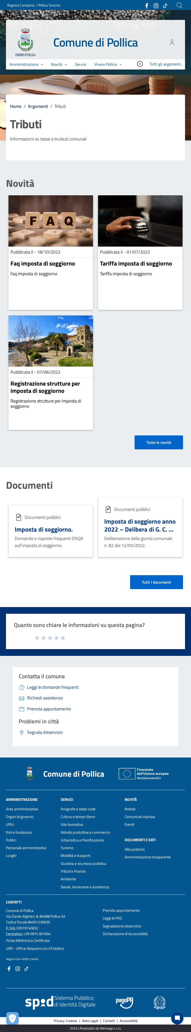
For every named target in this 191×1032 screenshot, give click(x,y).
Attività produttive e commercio (85, 832)
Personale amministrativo (26, 848)
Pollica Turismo (49, 5)
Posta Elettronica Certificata (28, 940)
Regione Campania (21, 5)
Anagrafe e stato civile (78, 809)
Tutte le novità (158, 442)
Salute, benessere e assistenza (85, 887)
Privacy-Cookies (65, 1020)
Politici (11, 840)
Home (15, 106)
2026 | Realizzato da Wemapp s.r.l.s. (96, 1028)
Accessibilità (129, 1020)
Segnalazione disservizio (122, 926)
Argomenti (38, 106)
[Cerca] (179, 5)
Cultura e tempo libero (78, 817)
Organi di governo (20, 817)
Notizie (130, 809)
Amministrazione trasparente (148, 857)
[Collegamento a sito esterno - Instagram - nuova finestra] (156, 5)
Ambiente (68, 879)
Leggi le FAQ (112, 918)
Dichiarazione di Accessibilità (125, 934)
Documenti (29, 485)
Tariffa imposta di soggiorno (136, 263)
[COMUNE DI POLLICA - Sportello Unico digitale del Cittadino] (25, 42)
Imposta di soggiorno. (44, 529)
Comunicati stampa (140, 817)
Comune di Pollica (95, 42)
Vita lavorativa (72, 824)
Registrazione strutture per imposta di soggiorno (45, 387)
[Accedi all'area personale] (172, 42)
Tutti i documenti (156, 582)
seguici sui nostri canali (22, 958)
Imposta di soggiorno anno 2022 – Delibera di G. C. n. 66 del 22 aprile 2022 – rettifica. (140, 533)
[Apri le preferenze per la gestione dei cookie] (12, 1018)
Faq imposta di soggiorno (42, 263)
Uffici (10, 824)
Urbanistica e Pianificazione (82, 840)
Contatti (14, 902)
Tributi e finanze (73, 871)
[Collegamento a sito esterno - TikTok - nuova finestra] (165, 5)
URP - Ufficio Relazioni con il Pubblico (35, 948)
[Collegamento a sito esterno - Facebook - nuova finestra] (146, 5)
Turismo (67, 848)
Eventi (129, 824)
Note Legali (90, 1020)
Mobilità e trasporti (75, 855)
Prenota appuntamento (121, 910)
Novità (20, 183)
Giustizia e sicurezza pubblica (83, 863)
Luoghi (11, 855)
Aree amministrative (22, 809)
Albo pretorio (135, 849)
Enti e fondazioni (19, 832)
